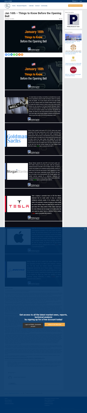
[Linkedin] (11, 54)
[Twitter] (9, 54)
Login (81, 1)
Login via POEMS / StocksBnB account (33, 325)
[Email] (17, 54)
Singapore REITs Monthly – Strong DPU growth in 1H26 (72, 42)
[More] (22, 54)
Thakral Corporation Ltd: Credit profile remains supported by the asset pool (73, 64)
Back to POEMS (8, 1)
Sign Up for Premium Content (75, 5)
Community (44, 5)
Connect (37, 5)
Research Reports (22, 5)
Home (13, 5)
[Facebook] (6, 54)
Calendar (31, 5)
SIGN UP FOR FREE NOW (54, 324)
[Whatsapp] (14, 54)
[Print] (19, 54)
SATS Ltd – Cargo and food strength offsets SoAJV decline (73, 75)
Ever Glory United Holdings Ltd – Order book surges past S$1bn (73, 53)
